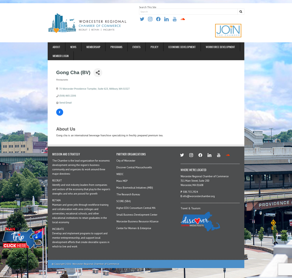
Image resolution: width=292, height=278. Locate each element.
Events (136, 47)
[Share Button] (97, 72)
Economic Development (182, 47)
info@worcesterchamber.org (199, 196)
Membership (93, 47)
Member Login (61, 56)
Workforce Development (220, 47)
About (56, 47)
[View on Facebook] (59, 114)
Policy (154, 47)
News (73, 47)
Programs (116, 47)
